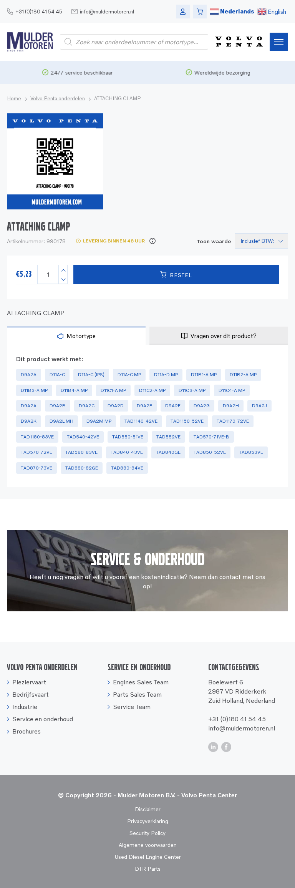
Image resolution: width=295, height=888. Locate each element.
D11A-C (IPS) (91, 374)
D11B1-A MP (204, 374)
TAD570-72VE (36, 452)
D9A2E (144, 405)
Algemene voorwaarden (148, 845)
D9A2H (231, 405)
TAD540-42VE (83, 437)
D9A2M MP (98, 421)
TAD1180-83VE (37, 437)
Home (14, 98)
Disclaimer (148, 809)
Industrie (24, 706)
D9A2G (202, 405)
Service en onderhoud (42, 719)
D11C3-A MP (192, 390)
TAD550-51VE (127, 437)
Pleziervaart (29, 682)
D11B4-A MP (74, 390)
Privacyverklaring (147, 821)
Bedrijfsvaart (30, 694)
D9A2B (58, 405)
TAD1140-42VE (140, 421)
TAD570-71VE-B (211, 437)
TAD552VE (168, 437)
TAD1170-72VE (233, 421)
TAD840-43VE (127, 452)
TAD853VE (251, 452)
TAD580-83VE (81, 452)
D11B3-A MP (34, 390)
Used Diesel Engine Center (147, 856)
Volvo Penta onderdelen (57, 98)
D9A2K (28, 421)
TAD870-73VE (36, 468)
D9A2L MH (61, 421)
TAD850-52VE (210, 452)
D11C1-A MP (113, 390)
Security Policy (147, 833)
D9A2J (259, 405)
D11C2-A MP (152, 390)
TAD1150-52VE (187, 421)
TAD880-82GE (81, 468)
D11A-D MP (166, 374)
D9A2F (173, 405)
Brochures (26, 731)
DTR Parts (148, 868)
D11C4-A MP (232, 390)
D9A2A (28, 374)
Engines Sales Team (141, 682)
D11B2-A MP (243, 374)
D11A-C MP (129, 374)
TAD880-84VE (127, 468)
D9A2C (86, 405)
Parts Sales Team (137, 694)
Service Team (132, 706)
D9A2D (116, 405)
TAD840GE (168, 452)
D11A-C (57, 374)
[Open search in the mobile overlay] (134, 42)
